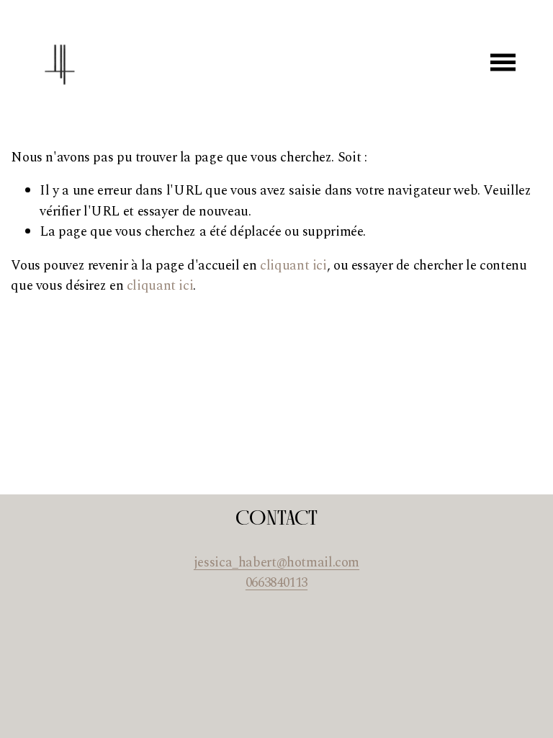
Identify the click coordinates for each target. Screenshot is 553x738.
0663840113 (276, 583)
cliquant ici (293, 265)
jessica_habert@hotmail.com (276, 563)
